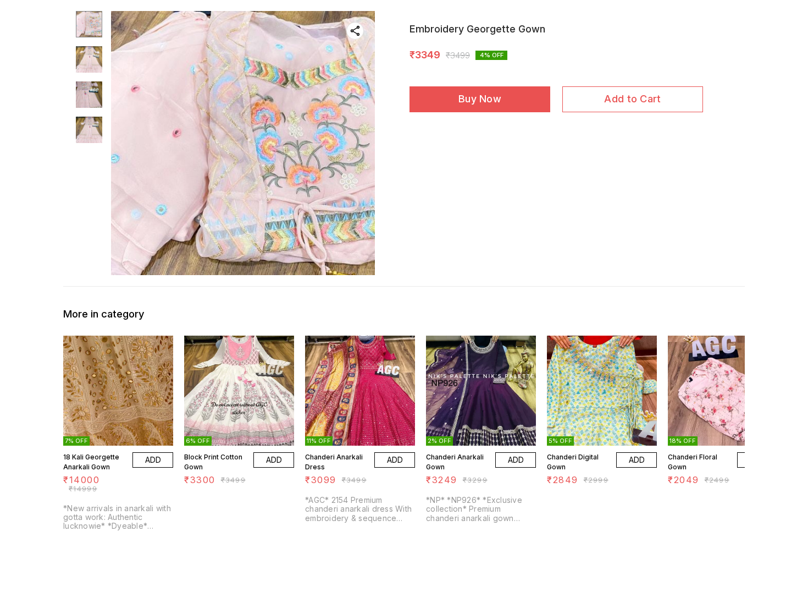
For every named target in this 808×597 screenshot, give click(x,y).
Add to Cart (632, 99)
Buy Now (479, 99)
